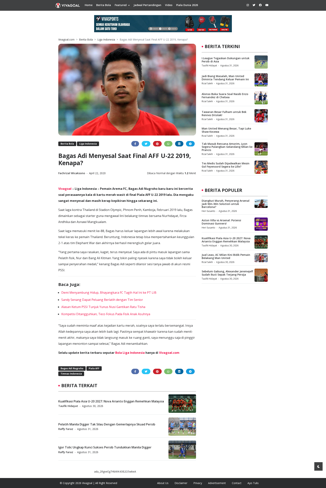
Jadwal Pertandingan (147, 5)
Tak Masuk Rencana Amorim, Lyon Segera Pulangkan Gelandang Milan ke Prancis (227, 147)
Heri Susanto (208, 211)
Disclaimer (181, 483)
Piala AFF (94, 368)
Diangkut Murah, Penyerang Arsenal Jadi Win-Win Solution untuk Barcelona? (225, 204)
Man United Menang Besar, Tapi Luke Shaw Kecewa (226, 130)
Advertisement (217, 483)
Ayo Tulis (253, 483)
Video (168, 5)
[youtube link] (267, 5)
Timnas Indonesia (71, 373)
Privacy (197, 483)
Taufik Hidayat (68, 406)
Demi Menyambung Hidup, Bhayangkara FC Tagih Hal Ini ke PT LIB (108, 292)
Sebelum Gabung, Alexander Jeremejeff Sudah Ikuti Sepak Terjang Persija (227, 273)
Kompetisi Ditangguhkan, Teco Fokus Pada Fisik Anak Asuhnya (105, 314)
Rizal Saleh (207, 83)
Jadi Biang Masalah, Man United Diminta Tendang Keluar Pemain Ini (225, 77)
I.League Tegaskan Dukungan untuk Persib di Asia (225, 59)
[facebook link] (260, 5)
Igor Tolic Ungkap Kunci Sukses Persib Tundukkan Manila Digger (104, 447)
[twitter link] (254, 5)
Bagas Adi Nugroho (72, 368)
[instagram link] (247, 5)
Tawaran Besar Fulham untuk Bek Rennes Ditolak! (224, 113)
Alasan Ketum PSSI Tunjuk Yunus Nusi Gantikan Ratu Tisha (103, 307)
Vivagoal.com (66, 39)
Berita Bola (103, 5)
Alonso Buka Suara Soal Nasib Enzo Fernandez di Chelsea (225, 95)
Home (88, 5)
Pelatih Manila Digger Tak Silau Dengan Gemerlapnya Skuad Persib (106, 424)
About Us (162, 483)
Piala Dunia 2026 (187, 5)
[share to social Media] (135, 143)
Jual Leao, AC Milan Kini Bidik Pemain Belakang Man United (226, 256)
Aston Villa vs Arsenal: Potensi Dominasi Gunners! (221, 221)
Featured (121, 5)
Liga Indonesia (106, 39)
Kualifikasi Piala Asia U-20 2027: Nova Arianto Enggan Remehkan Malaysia (111, 401)
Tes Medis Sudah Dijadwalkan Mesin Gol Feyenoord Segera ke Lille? (225, 165)
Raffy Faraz (65, 429)
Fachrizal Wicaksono (72, 173)
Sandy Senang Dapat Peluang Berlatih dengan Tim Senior (102, 300)
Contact (236, 483)
